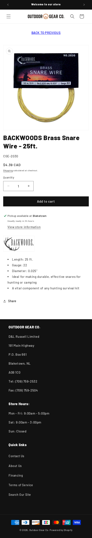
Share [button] (12, 301)
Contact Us (16, 456)
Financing (16, 475)
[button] (8, 16)
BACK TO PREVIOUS (46, 33)
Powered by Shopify (61, 530)
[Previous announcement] (8, 4)
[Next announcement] (84, 4)
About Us (15, 466)
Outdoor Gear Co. (39, 530)
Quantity (8, 177)
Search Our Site (20, 494)
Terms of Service (21, 485)
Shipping (8, 170)
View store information (24, 227)
